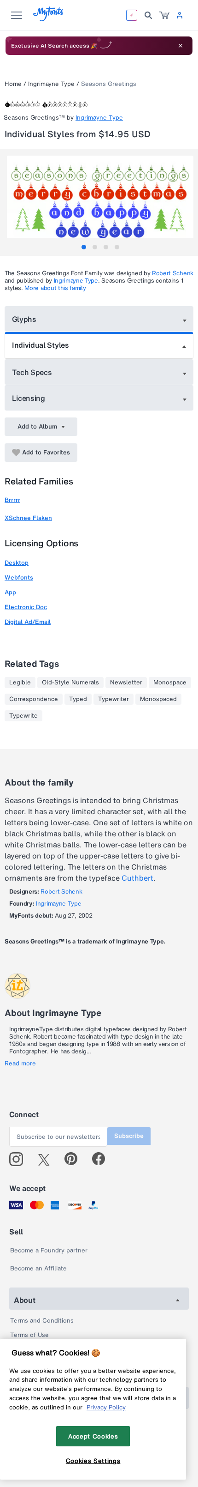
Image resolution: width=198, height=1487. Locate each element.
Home (13, 83)
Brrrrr (12, 500)
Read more (20, 1063)
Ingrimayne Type (51, 83)
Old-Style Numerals (70, 682)
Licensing (28, 398)
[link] (164, 15)
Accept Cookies (93, 1436)
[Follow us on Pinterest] (74, 1159)
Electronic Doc (26, 607)
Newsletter (126, 682)
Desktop (17, 562)
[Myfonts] (48, 19)
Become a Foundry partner (48, 1250)
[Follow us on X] (47, 1159)
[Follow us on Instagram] (19, 1159)
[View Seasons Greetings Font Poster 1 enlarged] (100, 202)
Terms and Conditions (42, 1320)
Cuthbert (137, 877)
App (10, 592)
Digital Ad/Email (28, 621)
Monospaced (158, 699)
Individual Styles (40, 345)
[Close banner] (180, 45)
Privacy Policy (106, 1407)
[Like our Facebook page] (102, 1159)
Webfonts (19, 577)
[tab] (83, 247)
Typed (78, 699)
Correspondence (33, 699)
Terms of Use (29, 1334)
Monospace (169, 682)
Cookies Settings (93, 1460)
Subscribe (129, 1135)
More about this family (55, 288)
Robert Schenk (172, 273)
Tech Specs (32, 372)
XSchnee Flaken (28, 518)
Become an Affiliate (38, 1268)
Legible (20, 682)
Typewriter (113, 699)
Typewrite (23, 715)
